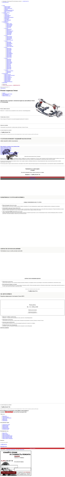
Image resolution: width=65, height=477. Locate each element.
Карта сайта (22, 449)
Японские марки (5, 426)
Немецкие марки (5, 427)
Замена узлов (4, 418)
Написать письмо (33, 178)
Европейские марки (5, 428)
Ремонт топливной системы (7, 436)
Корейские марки (5, 425)
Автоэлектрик (4, 420)
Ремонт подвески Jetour (6, 95)
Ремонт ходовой (5, 433)
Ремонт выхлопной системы (7, 435)
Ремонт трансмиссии (6, 434)
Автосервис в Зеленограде (11, 449)
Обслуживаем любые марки (7, 93)
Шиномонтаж (4, 419)
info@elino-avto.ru (5, 2)
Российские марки (5, 429)
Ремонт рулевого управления (7, 438)
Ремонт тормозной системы (7, 437)
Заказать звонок (32, 177)
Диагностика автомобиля (6, 417)
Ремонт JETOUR (5, 94)
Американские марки (6, 424)
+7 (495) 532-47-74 (25, 1)
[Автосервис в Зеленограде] (0, 3)
